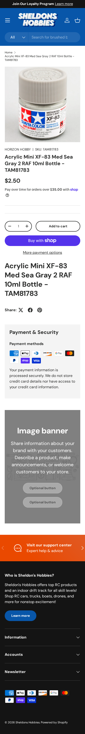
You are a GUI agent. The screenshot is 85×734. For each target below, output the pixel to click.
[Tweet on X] (21, 310)
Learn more (64, 4)
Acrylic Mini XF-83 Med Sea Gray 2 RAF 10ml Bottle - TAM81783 (39, 58)
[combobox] (42, 37)
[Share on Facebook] (30, 310)
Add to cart (58, 226)
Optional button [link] (43, 488)
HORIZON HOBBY (18, 149)
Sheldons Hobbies (28, 722)
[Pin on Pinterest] (39, 310)
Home (9, 52)
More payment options (42, 252)
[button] (77, 20)
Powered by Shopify (54, 722)
